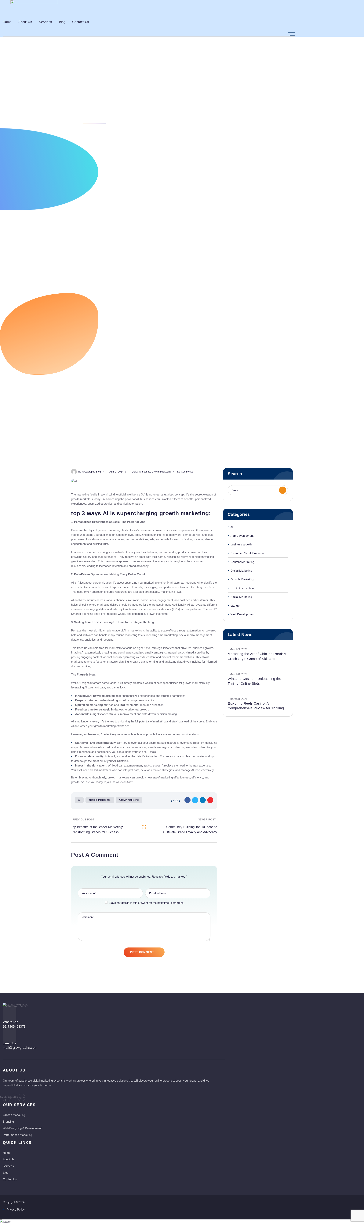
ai (79, 799)
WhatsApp (10, 1022)
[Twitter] (195, 800)
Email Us (9, 1043)
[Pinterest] (210, 800)
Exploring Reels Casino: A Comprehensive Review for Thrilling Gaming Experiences (256, 706)
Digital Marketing (60, 116)
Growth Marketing (161, 471)
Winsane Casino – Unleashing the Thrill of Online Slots (254, 681)
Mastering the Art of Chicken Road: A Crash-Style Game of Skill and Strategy (257, 656)
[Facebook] (187, 800)
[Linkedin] (203, 800)
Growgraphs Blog (91, 471)
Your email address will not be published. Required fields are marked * (144, 876)
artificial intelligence (100, 799)
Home (39, 116)
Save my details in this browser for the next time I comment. (146, 902)
